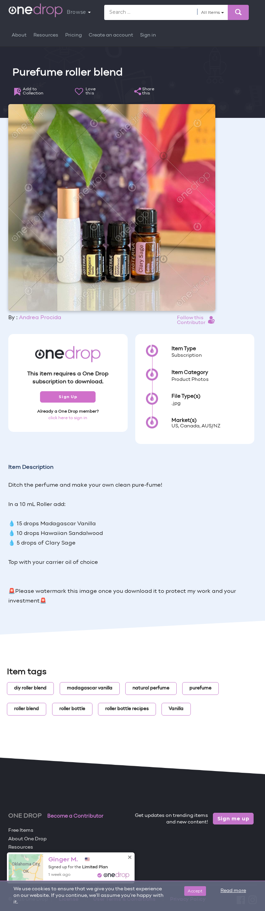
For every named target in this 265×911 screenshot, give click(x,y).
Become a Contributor (75, 816)
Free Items (20, 830)
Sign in (148, 35)
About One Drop (27, 839)
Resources (45, 35)
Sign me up (233, 819)
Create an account (111, 35)
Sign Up (68, 396)
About (19, 35)
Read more (233, 891)
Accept (195, 890)
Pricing (73, 35)
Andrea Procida (40, 318)
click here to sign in (67, 418)
